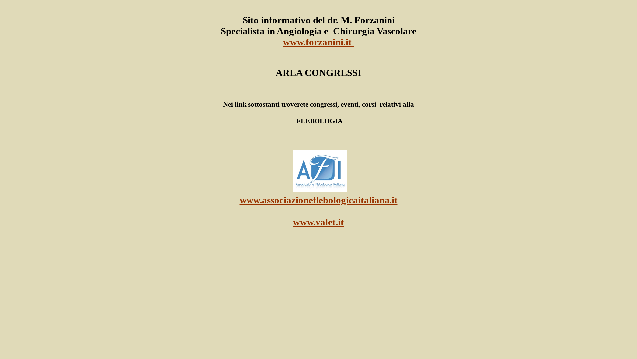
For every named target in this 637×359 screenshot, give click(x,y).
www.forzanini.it (318, 42)
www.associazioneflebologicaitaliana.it (319, 200)
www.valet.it (318, 222)
